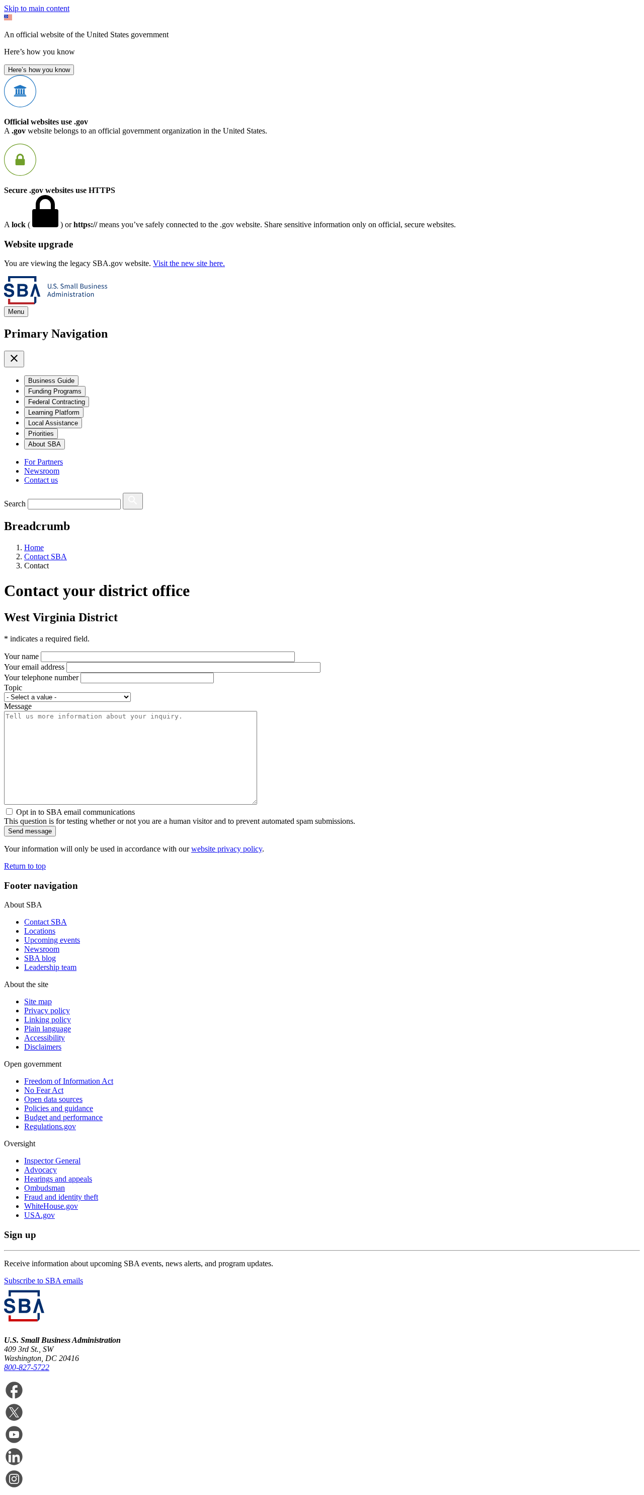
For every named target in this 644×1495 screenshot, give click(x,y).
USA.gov (39, 1215)
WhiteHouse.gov (51, 1206)
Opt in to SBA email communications (75, 812)
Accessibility (44, 1037)
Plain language (47, 1028)
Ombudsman (44, 1188)
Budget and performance (63, 1117)
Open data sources (53, 1099)
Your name (21, 656)
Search (15, 503)
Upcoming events (52, 940)
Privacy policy (47, 1010)
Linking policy (47, 1019)
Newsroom (41, 471)
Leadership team (50, 967)
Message (18, 706)
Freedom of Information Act (68, 1081)
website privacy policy (226, 848)
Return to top (25, 866)
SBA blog (40, 958)
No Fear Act (43, 1090)
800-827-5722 (26, 1367)
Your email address (34, 667)
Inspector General (52, 1160)
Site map (38, 1001)
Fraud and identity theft (61, 1197)
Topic (13, 687)
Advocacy (40, 1169)
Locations (39, 931)
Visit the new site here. (189, 263)
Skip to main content (36, 8)
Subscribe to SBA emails (43, 1280)
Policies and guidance (58, 1108)
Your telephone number (41, 677)
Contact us (41, 480)
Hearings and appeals (58, 1179)
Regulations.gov (50, 1126)
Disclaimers (42, 1047)
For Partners (43, 462)
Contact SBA (45, 922)
